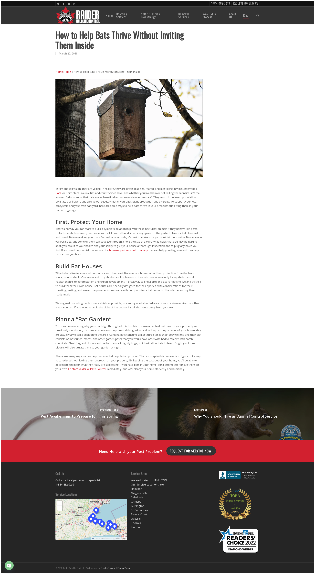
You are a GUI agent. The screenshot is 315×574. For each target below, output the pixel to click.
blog (68, 72)
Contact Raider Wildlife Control (87, 369)
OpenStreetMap (109, 538)
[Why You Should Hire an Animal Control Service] (236, 414)
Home (59, 72)
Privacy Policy (123, 568)
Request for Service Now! (191, 450)
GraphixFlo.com (108, 568)
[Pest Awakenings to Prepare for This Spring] (79, 414)
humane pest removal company (128, 250)
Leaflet (97, 538)
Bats (58, 193)
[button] (91, 519)
